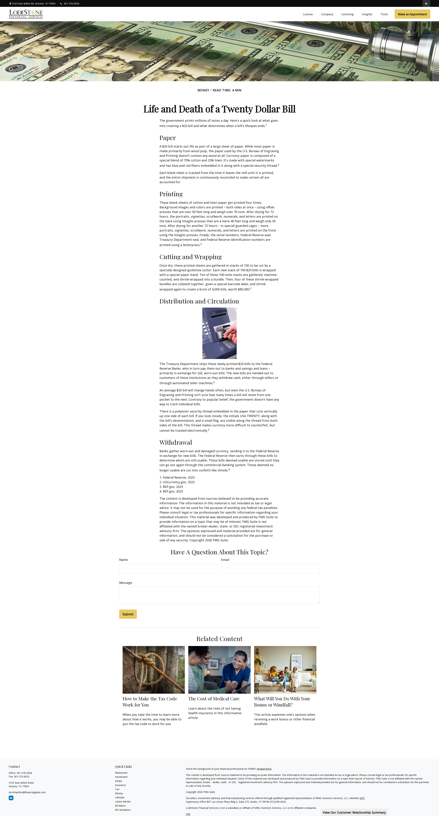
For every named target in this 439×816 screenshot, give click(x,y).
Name (123, 560)
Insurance (120, 785)
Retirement (121, 772)
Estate (118, 781)
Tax (117, 789)
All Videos (120, 805)
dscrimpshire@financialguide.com (27, 792)
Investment (121, 776)
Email (225, 560)
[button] (308, 14)
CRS (188, 814)
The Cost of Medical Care (214, 698)
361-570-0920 (71, 3)
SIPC (362, 798)
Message (125, 583)
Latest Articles (123, 801)
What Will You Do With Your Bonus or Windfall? (282, 701)
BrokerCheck (264, 768)
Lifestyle (119, 797)
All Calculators (123, 809)
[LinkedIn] (426, 3)
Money (119, 793)
